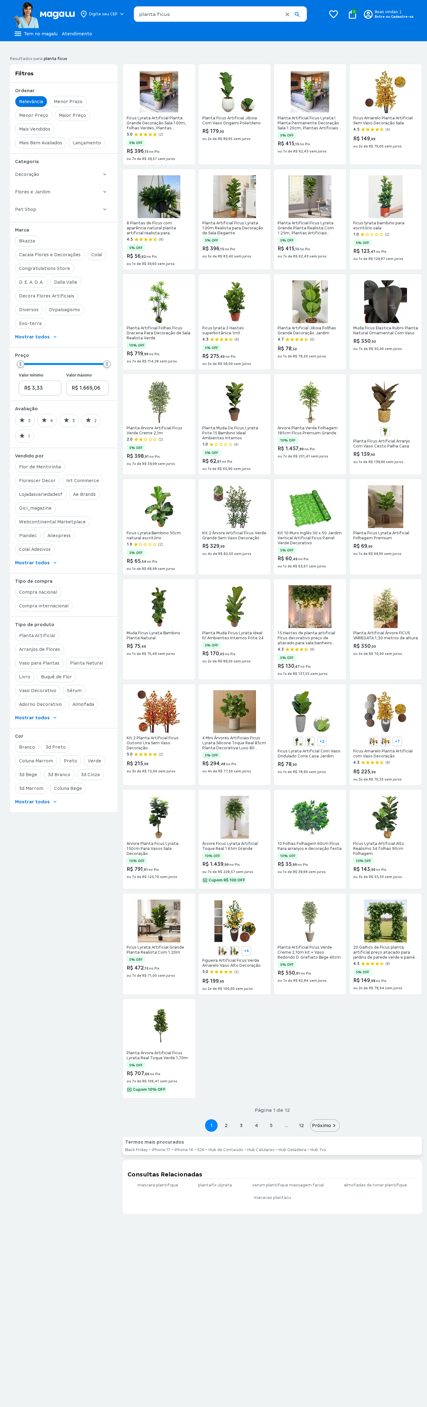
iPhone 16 (183, 1150)
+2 (321, 741)
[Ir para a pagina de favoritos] (333, 14)
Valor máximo (79, 375)
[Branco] (310, 741)
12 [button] (301, 1125)
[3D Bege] (373, 741)
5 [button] (271, 1125)
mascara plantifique (158, 1185)
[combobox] (220, 14)
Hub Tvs (318, 1150)
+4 (246, 951)
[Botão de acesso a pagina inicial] (43, 14)
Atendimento (77, 33)
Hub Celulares (260, 1150)
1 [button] (211, 1125)
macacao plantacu (272, 1197)
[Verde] (385, 431)
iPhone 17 (161, 1150)
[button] (287, 14)
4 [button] (256, 1125)
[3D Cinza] (234, 950)
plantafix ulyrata (215, 1185)
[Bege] (298, 741)
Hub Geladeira (292, 1150)
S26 (200, 1150)
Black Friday (136, 1150)
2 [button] (226, 1125)
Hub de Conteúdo (225, 1150)
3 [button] (241, 1125)
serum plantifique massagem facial (288, 1185)
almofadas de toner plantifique (375, 1185)
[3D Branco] (385, 741)
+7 (397, 741)
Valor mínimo (31, 375)
